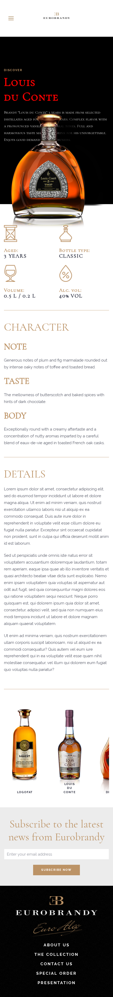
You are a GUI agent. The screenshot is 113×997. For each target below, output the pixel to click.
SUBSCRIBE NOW (56, 870)
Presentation (57, 982)
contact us (56, 964)
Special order (56, 973)
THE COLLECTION (56, 954)
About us (57, 945)
